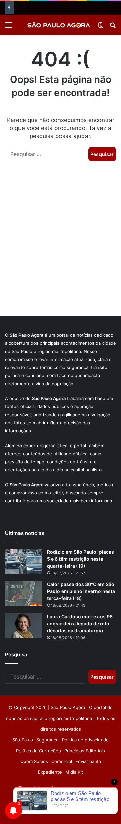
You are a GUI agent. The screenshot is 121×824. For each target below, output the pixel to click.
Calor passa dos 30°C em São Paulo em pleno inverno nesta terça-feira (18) (81, 591)
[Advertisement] (60, 245)
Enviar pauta (88, 761)
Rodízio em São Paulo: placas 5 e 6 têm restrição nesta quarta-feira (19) (80, 559)
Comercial (61, 761)
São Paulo (22, 740)
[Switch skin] (100, 27)
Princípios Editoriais (84, 750)
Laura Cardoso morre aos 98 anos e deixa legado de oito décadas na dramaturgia (80, 623)
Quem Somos (34, 761)
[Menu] (8, 27)
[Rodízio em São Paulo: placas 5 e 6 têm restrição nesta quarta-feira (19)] (23, 561)
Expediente (50, 772)
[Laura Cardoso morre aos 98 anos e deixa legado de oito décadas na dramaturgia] (23, 625)
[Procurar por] (112, 27)
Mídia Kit (74, 772)
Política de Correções (38, 750)
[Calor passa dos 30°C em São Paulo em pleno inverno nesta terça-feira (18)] (23, 593)
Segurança (47, 740)
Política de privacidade (85, 740)
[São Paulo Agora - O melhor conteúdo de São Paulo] (58, 25)
